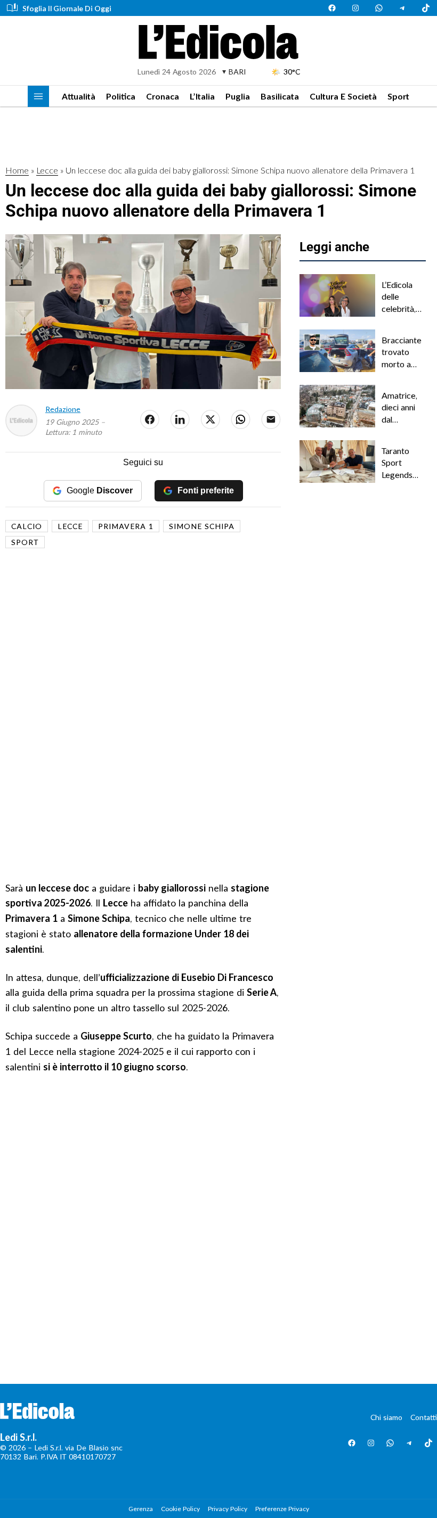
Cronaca (162, 96)
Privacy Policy (227, 1509)
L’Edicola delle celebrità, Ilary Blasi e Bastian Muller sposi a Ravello (403, 297)
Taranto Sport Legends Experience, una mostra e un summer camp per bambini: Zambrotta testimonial (403, 463)
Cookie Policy (180, 1509)
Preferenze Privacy (282, 1509)
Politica (120, 96)
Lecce (47, 170)
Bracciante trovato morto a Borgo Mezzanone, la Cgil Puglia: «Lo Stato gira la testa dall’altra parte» (404, 352)
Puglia (237, 96)
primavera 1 (125, 526)
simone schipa (201, 526)
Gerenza (140, 1509)
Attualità (78, 96)
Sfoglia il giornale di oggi (66, 8)
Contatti (423, 1417)
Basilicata (280, 96)
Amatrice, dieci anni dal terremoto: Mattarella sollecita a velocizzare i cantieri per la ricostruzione (403, 407)
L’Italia (202, 96)
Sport (398, 96)
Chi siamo (386, 1417)
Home (17, 170)
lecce (70, 526)
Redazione (62, 409)
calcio (26, 526)
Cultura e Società (343, 96)
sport (25, 542)
